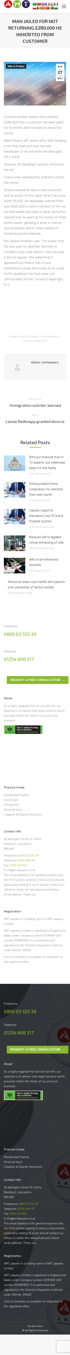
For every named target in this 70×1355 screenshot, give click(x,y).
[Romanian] (39, 8)
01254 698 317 (19, 659)
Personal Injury (13, 809)
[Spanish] (43, 8)
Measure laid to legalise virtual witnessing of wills (46, 539)
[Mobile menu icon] (64, 6)
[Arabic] (35, 4)
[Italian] (56, 4)
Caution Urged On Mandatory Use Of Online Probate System (46, 516)
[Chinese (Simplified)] (39, 4)
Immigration (11, 805)
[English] (43, 4)
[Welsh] (56, 8)
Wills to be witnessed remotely (43, 562)
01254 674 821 (18, 865)
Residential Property (16, 795)
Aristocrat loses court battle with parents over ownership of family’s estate (36, 584)
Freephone (11, 855)
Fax (6, 865)
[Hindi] (52, 4)
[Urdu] (52, 8)
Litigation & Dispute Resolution (23, 814)
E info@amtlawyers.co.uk (19, 870)
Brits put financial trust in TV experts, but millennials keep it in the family (47, 462)
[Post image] (14, 463)
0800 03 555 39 (20, 634)
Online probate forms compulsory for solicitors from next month (46, 489)
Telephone (10, 860)
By (49, 336)
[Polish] (35, 8)
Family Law (11, 800)
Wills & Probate (16, 66)
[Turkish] (47, 8)
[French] (47, 4)
